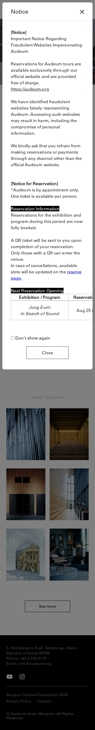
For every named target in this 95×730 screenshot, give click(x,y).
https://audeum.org (30, 89)
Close (47, 352)
